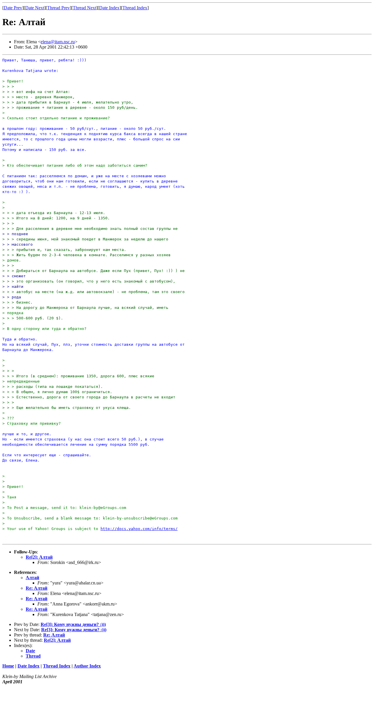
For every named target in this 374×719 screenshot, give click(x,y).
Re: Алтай (36, 588)
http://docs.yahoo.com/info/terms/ (139, 529)
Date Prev (13, 7)
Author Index (87, 665)
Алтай (32, 577)
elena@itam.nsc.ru (58, 41)
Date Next (34, 7)
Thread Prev (58, 7)
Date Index (109, 7)
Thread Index (134, 7)
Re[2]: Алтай (39, 557)
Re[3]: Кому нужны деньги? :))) (73, 624)
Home (8, 665)
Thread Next (84, 7)
